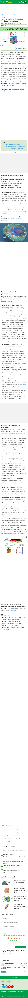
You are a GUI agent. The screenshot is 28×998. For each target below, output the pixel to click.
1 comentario (19, 23)
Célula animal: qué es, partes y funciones (12, 873)
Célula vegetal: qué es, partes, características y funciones (14, 851)
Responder (4, 971)
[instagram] (6, 986)
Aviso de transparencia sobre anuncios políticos (11, 996)
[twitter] (3, 986)
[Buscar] (26, 2)
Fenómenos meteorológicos (13, 836)
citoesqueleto (22, 385)
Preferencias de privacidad (7, 994)
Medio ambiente (10, 15)
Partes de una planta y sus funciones (11, 866)
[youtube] (9, 986)
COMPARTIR (21, 2)
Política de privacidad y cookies (14, 993)
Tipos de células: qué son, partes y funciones (13, 868)
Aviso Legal (4, 993)
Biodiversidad (7, 830)
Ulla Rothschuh (7, 25)
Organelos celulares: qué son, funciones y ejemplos (13, 862)
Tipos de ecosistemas (8, 855)
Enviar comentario (20, 947)
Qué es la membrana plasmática (13, 145)
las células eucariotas (20, 389)
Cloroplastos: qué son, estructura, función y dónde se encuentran (15, 858)
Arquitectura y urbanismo (14, 833)
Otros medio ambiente (17, 830)
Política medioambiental (13, 842)
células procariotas (7, 499)
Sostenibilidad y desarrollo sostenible (13, 839)
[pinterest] (12, 986)
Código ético (24, 996)
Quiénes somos (20, 991)
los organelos (11, 309)
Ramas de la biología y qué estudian (11, 870)
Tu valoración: (13, 940)
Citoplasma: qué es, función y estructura (11, 220)
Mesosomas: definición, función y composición (13, 533)
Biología (15, 15)
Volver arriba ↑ (14, 977)
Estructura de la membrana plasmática (15, 149)
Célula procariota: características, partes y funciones (20, 906)
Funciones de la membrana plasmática (15, 147)
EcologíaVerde (3, 15)
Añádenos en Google (21, 48)
